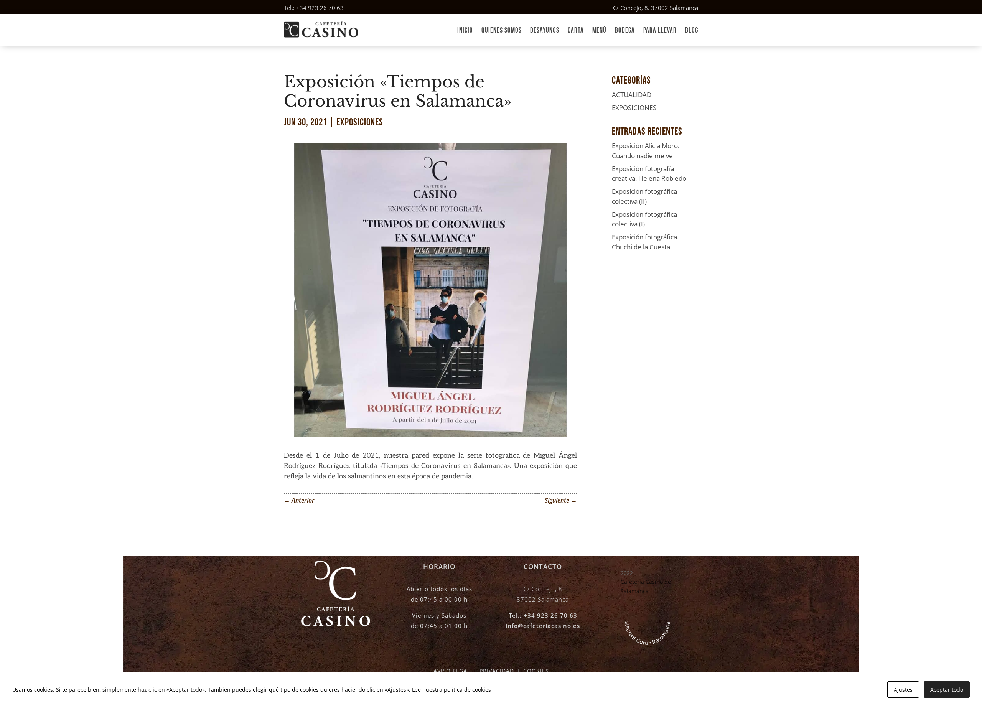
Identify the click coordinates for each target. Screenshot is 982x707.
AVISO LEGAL (451, 670)
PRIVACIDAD (496, 670)
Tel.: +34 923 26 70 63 (314, 8)
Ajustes (903, 689)
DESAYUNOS (544, 30)
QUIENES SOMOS (501, 30)
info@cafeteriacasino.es (543, 626)
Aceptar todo (946, 689)
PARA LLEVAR (660, 30)
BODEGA (625, 30)
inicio (465, 30)
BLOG (691, 30)
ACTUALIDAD (631, 94)
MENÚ (599, 30)
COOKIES (536, 670)
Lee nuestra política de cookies (451, 689)
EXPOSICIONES (359, 123)
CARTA (576, 30)
